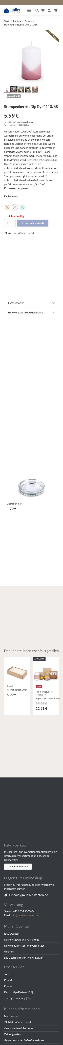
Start (6, 21)
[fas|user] (49, 10)
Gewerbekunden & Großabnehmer (24, 1040)
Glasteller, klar (14, 503)
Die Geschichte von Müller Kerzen (23, 957)
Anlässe (17, 21)
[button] (29, 10)
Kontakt (9, 980)
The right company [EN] (17, 998)
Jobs (6, 974)
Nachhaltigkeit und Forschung (21, 939)
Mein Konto (11, 1016)
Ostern (28, 21)
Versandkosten (27, 122)
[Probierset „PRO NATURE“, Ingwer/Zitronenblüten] (46, 670)
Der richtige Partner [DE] (18, 992)
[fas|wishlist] (43, 10)
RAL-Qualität (11, 933)
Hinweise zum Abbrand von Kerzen (24, 945)
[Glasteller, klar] (31, 473)
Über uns (9, 951)
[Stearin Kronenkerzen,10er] (17, 670)
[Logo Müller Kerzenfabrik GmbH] (12, 10)
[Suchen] (37, 10)
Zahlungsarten (12, 1034)
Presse (8, 986)
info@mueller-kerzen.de (24, 915)
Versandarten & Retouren (19, 1028)
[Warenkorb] (55, 10)
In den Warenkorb (33, 223)
